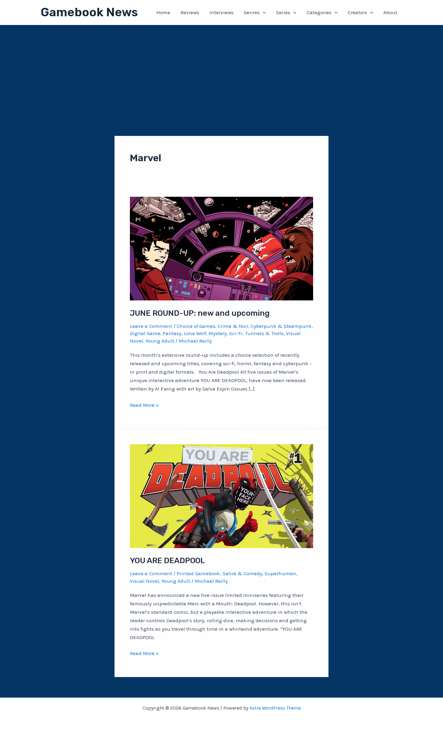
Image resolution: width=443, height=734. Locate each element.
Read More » (144, 405)
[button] (263, 12)
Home (163, 12)
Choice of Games (196, 326)
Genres (252, 12)
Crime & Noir (233, 326)
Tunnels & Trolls (264, 333)
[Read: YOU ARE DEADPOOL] (221, 496)
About (390, 12)
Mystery (218, 333)
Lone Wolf (195, 333)
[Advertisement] (221, 70)
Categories (319, 12)
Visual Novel (144, 581)
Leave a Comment (151, 326)
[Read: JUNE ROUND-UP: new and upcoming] (221, 248)
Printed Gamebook (198, 573)
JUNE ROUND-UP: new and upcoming (200, 313)
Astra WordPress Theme (275, 708)
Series (283, 12)
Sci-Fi (236, 333)
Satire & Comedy (242, 573)
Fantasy (172, 333)
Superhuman (280, 573)
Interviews (221, 12)
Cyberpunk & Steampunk (281, 326)
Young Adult (160, 341)
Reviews (190, 12)
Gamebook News (89, 12)
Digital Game (145, 333)
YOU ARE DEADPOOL (167, 560)
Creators (357, 12)
